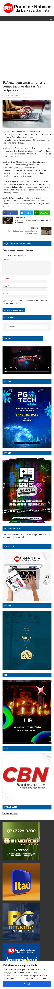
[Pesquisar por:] (27, 327)
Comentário (7, 259)
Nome (5, 278)
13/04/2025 (9, 95)
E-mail (5, 286)
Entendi (27, 984)
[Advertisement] (27, 52)
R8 (17, 95)
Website (6, 293)
